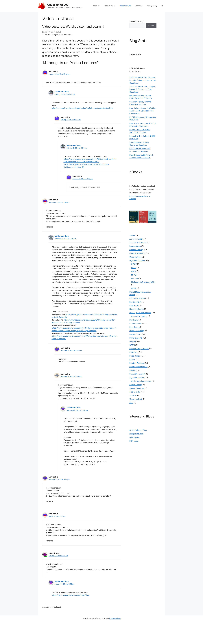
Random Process (136, 363)
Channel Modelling (137, 253)
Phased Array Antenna (139, 349)
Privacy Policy (152, 6)
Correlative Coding (139, 316)
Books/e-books (109, 6)
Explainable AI (135, 302)
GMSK (133, 271)
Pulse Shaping (135, 356)
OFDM (132, 345)
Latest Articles (135, 323)
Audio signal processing (141, 381)
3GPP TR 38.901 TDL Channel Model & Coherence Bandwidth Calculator (142, 80)
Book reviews (135, 246)
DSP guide (133, 441)
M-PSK (134, 275)
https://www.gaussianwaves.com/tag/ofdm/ (70, 595)
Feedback (138, 6)
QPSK (133, 288)
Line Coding (134, 327)
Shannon (133, 370)
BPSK (133, 268)
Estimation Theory (137, 298)
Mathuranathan (62, 92)
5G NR (132, 235)
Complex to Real (136, 434)
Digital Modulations (137, 260)
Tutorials (133, 395)
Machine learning (136, 331)
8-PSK (134, 264)
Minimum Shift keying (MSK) (143, 282)
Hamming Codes (136, 309)
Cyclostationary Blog (138, 430)
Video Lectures (125, 6)
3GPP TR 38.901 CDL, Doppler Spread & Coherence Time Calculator (142, 89)
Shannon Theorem (137, 374)
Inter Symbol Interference (140, 313)
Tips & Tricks (134, 392)
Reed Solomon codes (138, 367)
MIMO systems (135, 338)
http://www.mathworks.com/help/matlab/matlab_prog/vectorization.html (82, 108)
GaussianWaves (57, 4)
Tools (95, 6)
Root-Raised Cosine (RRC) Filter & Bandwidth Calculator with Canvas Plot (142, 111)
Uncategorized (135, 399)
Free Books (134, 305)
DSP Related (134, 437)
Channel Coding (136, 250)
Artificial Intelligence (138, 242)
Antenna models (136, 239)
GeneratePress (115, 619)
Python (132, 359)
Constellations (135, 257)
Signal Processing (136, 377)
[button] (162, 6)
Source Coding (135, 385)
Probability (134, 352)
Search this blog (136, 21)
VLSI (131, 403)
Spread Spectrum (136, 388)
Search (151, 25)
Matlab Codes (135, 334)
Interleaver (133, 320)
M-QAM (134, 278)
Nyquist (132, 341)
